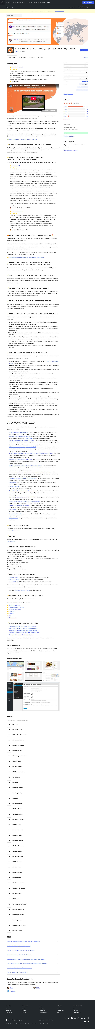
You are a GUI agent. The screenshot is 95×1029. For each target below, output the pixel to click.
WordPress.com (78, 1005)
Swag (59, 1012)
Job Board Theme (14, 581)
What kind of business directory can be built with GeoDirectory (23, 941)
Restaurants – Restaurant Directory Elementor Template (23, 628)
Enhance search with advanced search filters (20, 459)
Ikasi (41, 1005)
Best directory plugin (17, 67)
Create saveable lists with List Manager (19, 505)
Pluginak (24, 1010)
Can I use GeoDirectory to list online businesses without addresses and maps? (27, 963)
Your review (67, 119)
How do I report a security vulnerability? (17, 972)
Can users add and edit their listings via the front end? (21, 950)
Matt (75, 1008)
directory (85, 87)
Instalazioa (31, 57)
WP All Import (12, 509)
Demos (11, 139)
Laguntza (85, 57)
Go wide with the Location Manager (18, 432)
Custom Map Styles (14, 486)
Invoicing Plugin (28, 438)
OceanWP (11, 613)
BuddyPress (77, 1012)
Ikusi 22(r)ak (85, 81)
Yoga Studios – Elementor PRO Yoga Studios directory (23, 630)
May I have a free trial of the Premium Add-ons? (19, 968)
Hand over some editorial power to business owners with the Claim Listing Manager (30, 472)
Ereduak (24, 1012)
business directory (83, 84)
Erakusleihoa (25, 1005)
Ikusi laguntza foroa (69, 136)
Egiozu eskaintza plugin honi (71, 150)
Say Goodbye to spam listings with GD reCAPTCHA (22, 497)
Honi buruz (8, 1005)
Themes (23, 139)
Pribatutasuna (9, 1012)
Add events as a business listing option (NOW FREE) (22, 447)
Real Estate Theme (14, 579)
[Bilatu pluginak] (20, 15)
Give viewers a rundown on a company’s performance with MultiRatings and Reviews (31, 453)
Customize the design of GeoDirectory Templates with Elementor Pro (26, 257)
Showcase (34, 139)
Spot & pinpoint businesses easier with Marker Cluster (23, 478)
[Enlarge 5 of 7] (40, 673)
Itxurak (24, 1008)
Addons (17, 139)
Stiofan (38, 988)
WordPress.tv (43, 1012)
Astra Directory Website (15, 609)
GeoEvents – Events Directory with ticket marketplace (23, 626)
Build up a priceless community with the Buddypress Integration (25, 465)
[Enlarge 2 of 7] (40, 662)
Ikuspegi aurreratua (68, 94)
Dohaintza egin (61, 1010)
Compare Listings (13, 518)
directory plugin (80, 89)
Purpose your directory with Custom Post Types (21, 440)
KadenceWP (12, 611)
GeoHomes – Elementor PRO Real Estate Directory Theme (24, 632)
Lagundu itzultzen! (59, 11)
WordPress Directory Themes (22, 590)
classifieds (80, 87)
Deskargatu (84, 50)
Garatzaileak (42, 1010)
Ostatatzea (8, 1010)
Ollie (10, 615)
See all (86, 119)
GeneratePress (12, 617)
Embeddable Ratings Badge (16, 513)
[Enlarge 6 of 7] (57, 673)
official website (11, 541)
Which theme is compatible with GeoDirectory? (19, 954)
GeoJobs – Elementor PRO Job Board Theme (21, 634)
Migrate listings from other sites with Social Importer (22, 490)
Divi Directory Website (14, 605)
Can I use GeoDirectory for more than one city (19, 946)
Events (58, 1008)
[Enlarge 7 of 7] (57, 684)
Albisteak (8, 1008)
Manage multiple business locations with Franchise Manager (24, 501)
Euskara (20, 1020)
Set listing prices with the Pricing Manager (20, 436)
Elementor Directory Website (16, 607)
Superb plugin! (16, 165)
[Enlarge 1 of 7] (22, 662)
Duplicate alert (13, 482)
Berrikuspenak (22, 57)
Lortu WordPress (88, 2)
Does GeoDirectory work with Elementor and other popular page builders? (26, 959)
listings (85, 89)
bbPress (76, 1010)
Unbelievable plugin (17, 211)
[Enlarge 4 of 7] (22, 673)
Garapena (40, 57)
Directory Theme (13, 577)
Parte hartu (59, 1005)
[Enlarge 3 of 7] (57, 662)
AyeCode (12, 991)
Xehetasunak (12, 57)
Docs (28, 139)
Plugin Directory (9, 7)
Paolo (16, 51)
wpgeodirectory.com (14, 530)
